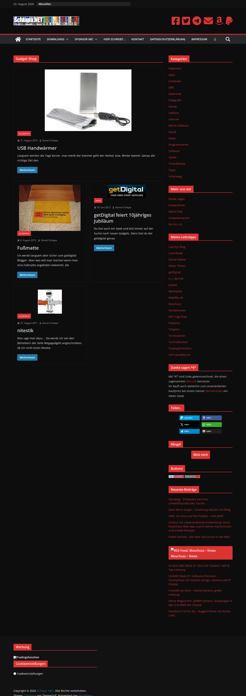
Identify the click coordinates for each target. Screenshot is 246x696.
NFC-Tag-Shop (178, 316)
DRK (171, 87)
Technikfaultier (178, 342)
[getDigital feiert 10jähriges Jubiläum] (126, 191)
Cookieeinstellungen (30, 673)
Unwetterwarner (179, 218)
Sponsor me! (84, 39)
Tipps (172, 170)
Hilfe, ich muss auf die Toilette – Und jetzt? (196, 516)
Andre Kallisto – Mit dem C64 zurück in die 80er (199, 537)
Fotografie (175, 100)
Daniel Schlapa (50, 140)
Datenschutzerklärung (167, 39)
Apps (172, 75)
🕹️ (215, 39)
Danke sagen (177, 199)
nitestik (25, 330)
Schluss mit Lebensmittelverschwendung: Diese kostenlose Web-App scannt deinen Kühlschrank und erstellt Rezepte (200, 526)
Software (174, 151)
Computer (175, 81)
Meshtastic (176, 291)
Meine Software (179, 125)
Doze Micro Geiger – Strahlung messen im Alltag (200, 509)
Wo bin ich (175, 224)
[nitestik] (49, 302)
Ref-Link (191, 381)
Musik (172, 132)
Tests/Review (177, 163)
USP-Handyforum (180, 355)
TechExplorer (177, 336)
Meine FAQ (176, 211)
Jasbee (173, 285)
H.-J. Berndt (176, 278)
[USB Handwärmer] (88, 100)
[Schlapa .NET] (18, 39)
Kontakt (137, 39)
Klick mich (200, 455)
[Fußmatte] (49, 208)
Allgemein (24, 133)
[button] (66, 39)
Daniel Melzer (177, 259)
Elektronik (175, 94)
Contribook (176, 253)
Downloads (55, 39)
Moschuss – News (184, 556)
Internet (174, 119)
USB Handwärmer (37, 148)
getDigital (175, 272)
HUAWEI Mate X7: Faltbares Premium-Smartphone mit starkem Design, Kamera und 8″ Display (200, 580)
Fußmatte (28, 248)
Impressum (199, 39)
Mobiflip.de (176, 297)
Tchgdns (174, 329)
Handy (173, 106)
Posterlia (174, 323)
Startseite (33, 39)
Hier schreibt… (114, 39)
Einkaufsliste (177, 205)
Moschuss (175, 304)
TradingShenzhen (180, 348)
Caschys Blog (177, 247)
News (98, 200)
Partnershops (214, 391)
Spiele (172, 157)
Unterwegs (175, 176)
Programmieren (179, 144)
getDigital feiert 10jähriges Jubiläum (122, 218)
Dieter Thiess (177, 266)
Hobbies (174, 113)
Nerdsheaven (177, 310)
